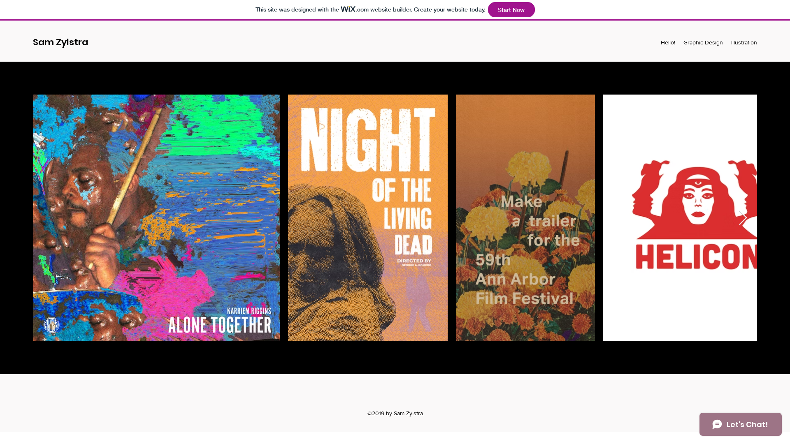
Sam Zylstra (60, 42)
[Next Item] (743, 218)
